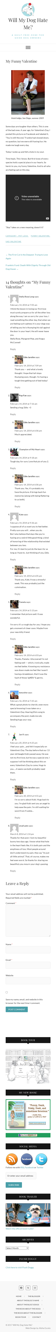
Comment (11, 903)
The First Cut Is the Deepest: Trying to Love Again (27, 256)
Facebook (29, 1167)
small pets (23, 825)
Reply (13, 349)
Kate (21, 514)
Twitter (40, 1167)
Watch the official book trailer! (20, 1228)
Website (9, 975)
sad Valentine (13, 241)
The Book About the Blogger (28, 1313)
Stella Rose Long (26, 296)
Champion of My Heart (29, 449)
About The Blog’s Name (28, 1300)
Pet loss (23, 236)
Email (9, 960)
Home (19, 1296)
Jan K (21, 734)
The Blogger (34, 1296)
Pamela (22, 602)
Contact (36, 1317)
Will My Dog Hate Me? (28, 23)
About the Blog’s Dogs (28, 1304)
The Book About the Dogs (28, 1309)
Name (9, 944)
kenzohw (23, 692)
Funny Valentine (40, 236)
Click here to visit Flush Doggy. (20, 1267)
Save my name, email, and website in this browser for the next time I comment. (24, 1001)
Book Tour (20, 1317)
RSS (22, 1167)
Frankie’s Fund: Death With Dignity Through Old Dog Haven (28, 267)
